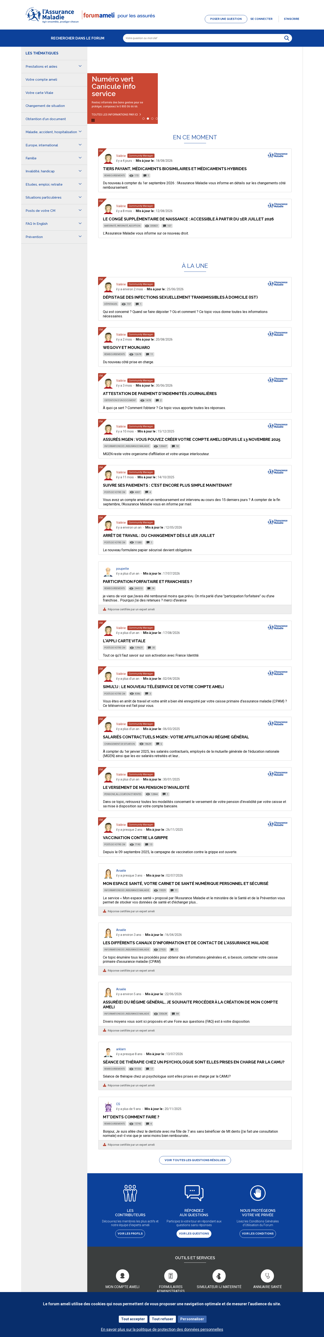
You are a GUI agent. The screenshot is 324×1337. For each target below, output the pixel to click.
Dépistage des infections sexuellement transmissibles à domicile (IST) (180, 297)
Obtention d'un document (120, 400)
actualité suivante (295, 58)
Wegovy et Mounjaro (126, 347)
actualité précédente (95, 58)
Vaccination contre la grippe (135, 837)
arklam (121, 1049)
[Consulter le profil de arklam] (108, 1056)
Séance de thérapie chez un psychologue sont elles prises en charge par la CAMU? (194, 1062)
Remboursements (114, 175)
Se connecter (261, 18)
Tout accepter (133, 1319)
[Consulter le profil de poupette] (108, 575)
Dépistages (110, 304)
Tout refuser (162, 1319)
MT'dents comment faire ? (131, 1117)
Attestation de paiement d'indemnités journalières (160, 393)
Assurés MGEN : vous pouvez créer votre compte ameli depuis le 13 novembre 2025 (191, 439)
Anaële (121, 870)
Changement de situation (119, 744)
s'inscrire (291, 18)
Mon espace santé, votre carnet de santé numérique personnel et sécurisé (185, 883)
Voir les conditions (258, 1233)
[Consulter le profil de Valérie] (108, 162)
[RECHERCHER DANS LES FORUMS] (286, 38)
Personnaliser (192, 1319)
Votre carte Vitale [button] (39, 93)
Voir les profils (130, 1233)
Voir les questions (194, 1233)
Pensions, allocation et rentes (122, 794)
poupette (122, 568)
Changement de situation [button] (45, 106)
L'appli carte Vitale (124, 641)
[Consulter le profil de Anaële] (108, 877)
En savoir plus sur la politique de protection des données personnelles (162, 1329)
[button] (162, 23)
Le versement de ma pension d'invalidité (146, 787)
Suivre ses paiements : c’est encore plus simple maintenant (167, 485)
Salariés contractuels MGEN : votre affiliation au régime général (176, 737)
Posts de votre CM (114, 492)
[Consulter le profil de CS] (108, 1111)
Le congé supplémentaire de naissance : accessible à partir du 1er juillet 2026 (188, 219)
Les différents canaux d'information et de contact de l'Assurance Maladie (186, 942)
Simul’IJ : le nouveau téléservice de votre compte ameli (163, 686)
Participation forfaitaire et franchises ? (147, 581)
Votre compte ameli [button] (41, 80)
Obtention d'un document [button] (46, 119)
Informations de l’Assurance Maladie (126, 446)
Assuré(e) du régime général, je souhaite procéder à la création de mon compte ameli (190, 1004)
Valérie (121, 156)
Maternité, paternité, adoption (122, 226)
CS (118, 1104)
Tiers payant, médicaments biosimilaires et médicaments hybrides (175, 168)
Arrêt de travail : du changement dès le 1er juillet (159, 535)
